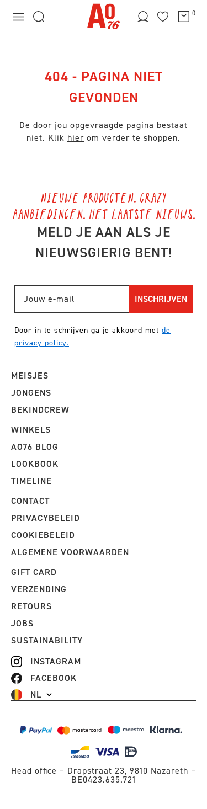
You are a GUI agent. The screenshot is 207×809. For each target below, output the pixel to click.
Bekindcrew (40, 410)
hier (75, 137)
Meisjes (30, 375)
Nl (35, 694)
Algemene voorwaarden (70, 552)
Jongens (31, 392)
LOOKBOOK (35, 464)
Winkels (31, 429)
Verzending (39, 589)
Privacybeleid (45, 518)
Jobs (22, 623)
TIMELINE (31, 481)
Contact (30, 501)
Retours (31, 606)
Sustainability (47, 640)
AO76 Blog (35, 447)
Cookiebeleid (43, 535)
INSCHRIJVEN (161, 299)
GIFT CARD (34, 572)
